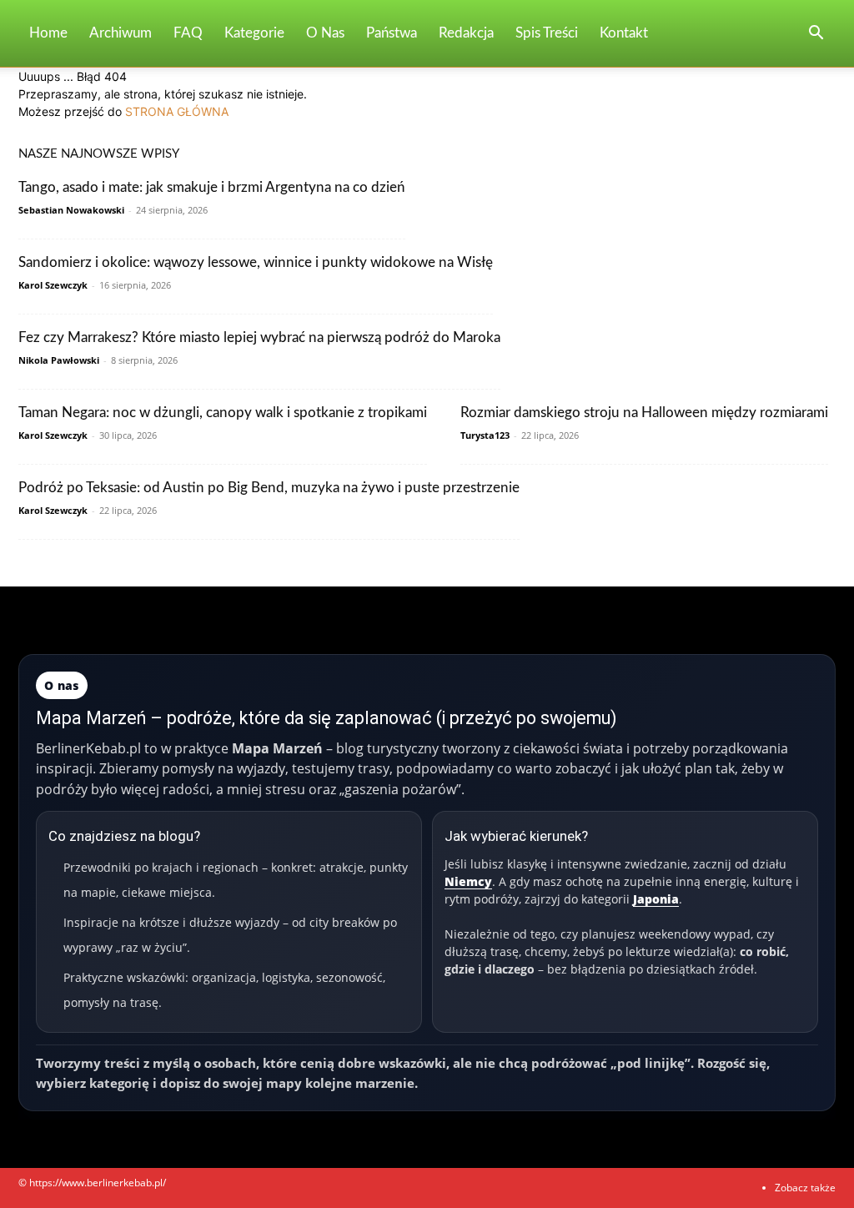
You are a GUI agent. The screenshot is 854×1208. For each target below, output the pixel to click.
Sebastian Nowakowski (71, 210)
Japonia (656, 899)
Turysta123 (485, 435)
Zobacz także (805, 1187)
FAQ (188, 33)
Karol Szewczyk (53, 285)
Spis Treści (546, 33)
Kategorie (254, 33)
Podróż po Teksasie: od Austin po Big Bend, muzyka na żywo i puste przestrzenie (269, 488)
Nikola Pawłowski (58, 360)
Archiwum (120, 33)
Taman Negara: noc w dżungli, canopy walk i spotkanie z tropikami (222, 412)
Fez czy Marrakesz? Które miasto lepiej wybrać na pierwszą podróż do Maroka (259, 337)
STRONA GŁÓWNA (177, 111)
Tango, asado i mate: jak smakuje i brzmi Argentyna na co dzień (211, 187)
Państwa (391, 33)
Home (48, 33)
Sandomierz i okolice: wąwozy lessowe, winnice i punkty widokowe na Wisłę (255, 262)
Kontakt (624, 33)
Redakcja (466, 33)
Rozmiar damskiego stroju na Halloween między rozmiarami (644, 412)
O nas (325, 33)
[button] (816, 35)
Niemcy (468, 881)
